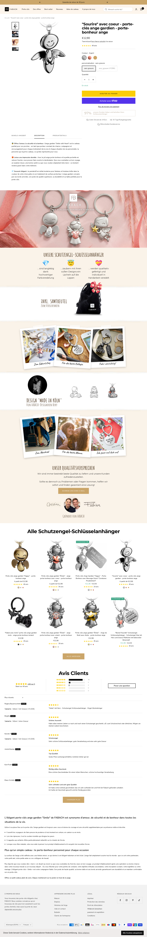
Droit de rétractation (94, 905)
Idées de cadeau (72, 9)
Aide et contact (60, 909)
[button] (61, 680)
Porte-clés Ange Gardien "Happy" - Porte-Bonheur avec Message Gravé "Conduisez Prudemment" (91, 578)
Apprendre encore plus (13, 909)
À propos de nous (88, 9)
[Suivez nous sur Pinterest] (133, 900)
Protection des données (96, 902)
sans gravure (89, 68)
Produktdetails (59, 135)
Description (39, 135)
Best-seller (48, 9)
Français (26, 925)
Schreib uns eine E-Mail (73, 491)
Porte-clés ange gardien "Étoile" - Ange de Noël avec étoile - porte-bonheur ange (91, 634)
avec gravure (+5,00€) (107, 68)
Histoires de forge (60, 905)
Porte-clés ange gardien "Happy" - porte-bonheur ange (21, 577)
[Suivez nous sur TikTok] (139, 900)
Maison (56, 898)
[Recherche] (106, 9)
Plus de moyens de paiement (108, 107)
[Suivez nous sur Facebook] (120, 900)
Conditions (91, 916)
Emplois (57, 902)
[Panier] (141, 9)
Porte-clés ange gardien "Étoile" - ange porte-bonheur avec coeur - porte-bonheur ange (56, 578)
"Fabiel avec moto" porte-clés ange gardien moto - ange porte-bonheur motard (21, 634)
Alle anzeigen (73, 656)
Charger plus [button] (73, 800)
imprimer (90, 898)
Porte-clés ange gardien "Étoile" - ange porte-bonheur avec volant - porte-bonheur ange (56, 635)
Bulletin (57, 912)
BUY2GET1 (84, 2)
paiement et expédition (95, 912)
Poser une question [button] (122, 686)
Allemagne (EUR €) (12, 925)
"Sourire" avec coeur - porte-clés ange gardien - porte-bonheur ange (126, 577)
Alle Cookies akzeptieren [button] (132, 933)
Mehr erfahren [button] (83, 933)
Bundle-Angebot (19, 135)
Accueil (7, 18)
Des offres (37, 9)
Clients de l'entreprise (62, 916)
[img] (54, 705)
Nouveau (59, 9)
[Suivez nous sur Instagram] (126, 900)
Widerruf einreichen (94, 909)
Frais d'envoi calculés (98, 42)
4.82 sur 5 (31, 684)
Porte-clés (25, 9)
